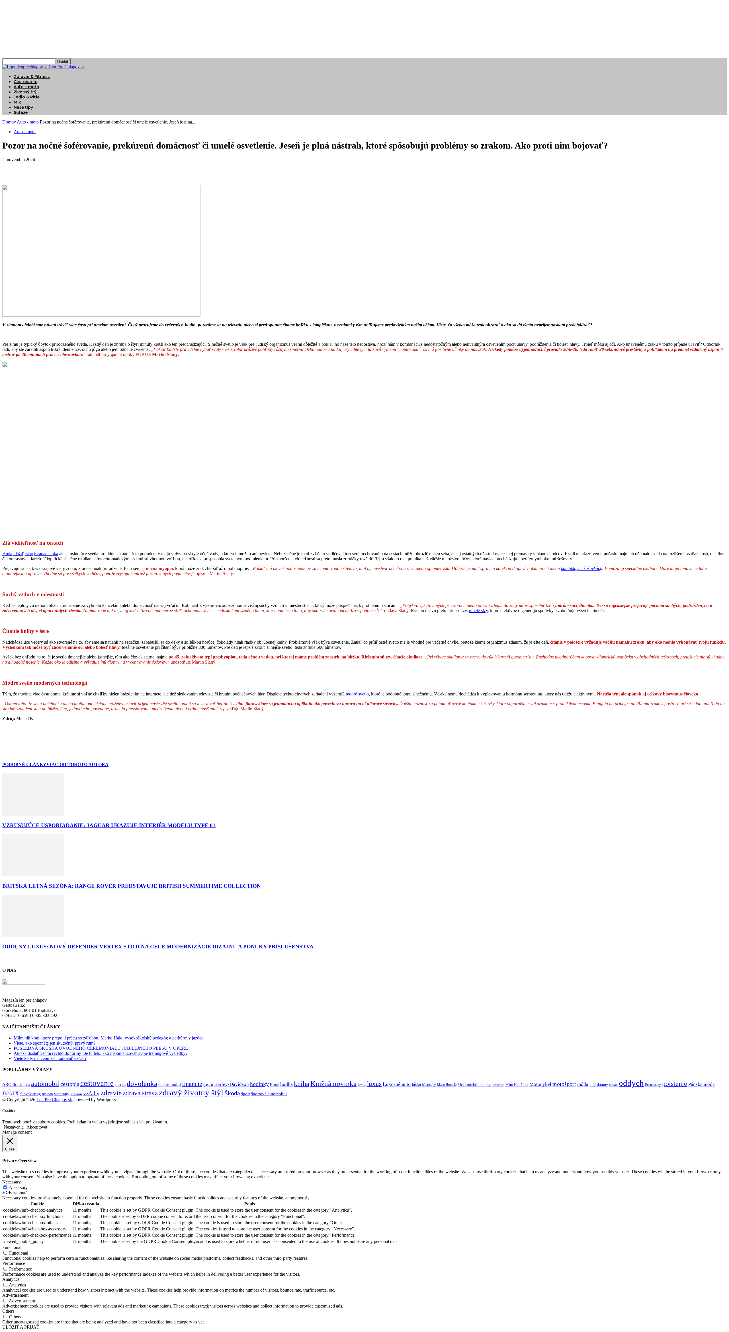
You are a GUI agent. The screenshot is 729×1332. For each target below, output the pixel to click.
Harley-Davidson (231, 1084)
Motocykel (540, 1084)
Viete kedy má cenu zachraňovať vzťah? (50, 1058)
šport (245, 1094)
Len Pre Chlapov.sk (54, 1099)
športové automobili (269, 1093)
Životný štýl (26, 91)
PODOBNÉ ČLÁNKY (24, 764)
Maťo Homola (446, 1085)
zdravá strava (140, 1093)
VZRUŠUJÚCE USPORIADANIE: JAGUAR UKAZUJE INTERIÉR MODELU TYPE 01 (109, 825)
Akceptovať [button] (37, 1127)
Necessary (18, 1187)
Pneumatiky (653, 1085)
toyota (47, 1094)
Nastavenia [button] (14, 1127)
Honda (274, 1085)
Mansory (429, 1084)
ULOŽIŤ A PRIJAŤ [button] (20, 1327)
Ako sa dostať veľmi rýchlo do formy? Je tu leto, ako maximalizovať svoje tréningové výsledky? (100, 1053)
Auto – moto (26, 86)
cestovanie (97, 1083)
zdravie (111, 1093)
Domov (9, 122)
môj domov (598, 1084)
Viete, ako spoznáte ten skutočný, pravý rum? (54, 1043)
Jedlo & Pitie (27, 97)
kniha (301, 1083)
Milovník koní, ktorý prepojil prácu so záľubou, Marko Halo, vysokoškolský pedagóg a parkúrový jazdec (108, 1037)
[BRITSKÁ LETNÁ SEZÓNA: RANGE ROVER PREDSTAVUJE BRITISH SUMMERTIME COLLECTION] (33, 874)
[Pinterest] (52, 168)
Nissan (613, 1084)
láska (416, 1084)
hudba (286, 1084)
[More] (94, 168)
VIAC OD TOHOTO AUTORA (77, 764)
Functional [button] (11, 1247)
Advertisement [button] (15, 1295)
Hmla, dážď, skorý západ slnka (30, 553)
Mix (17, 102)
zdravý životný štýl (191, 1092)
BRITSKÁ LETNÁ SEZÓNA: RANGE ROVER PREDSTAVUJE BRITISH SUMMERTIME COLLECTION (131, 886)
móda (582, 1084)
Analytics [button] (10, 1279)
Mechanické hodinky (474, 1084)
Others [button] (8, 1311)
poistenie (674, 1083)
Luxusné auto (397, 1084)
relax (10, 1092)
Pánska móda (701, 1084)
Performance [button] (13, 1263)
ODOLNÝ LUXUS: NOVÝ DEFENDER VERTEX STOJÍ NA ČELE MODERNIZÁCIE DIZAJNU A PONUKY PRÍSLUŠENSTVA (158, 947)
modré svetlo (357, 693)
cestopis (69, 1084)
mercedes (498, 1085)
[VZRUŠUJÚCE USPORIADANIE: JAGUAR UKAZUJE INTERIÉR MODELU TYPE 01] (33, 814)
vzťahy (91, 1093)
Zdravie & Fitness (32, 76)
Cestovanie (25, 81)
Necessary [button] (11, 1181)
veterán (76, 1094)
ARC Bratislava (16, 1084)
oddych (631, 1083)
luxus (374, 1083)
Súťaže (21, 112)
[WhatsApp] (73, 168)
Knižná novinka (333, 1083)
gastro (208, 1084)
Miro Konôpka (516, 1084)
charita (120, 1084)
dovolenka (142, 1083)
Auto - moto (28, 122)
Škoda (232, 1093)
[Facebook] (11, 168)
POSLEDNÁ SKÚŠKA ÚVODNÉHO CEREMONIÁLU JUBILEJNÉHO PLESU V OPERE (101, 1048)
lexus (362, 1084)
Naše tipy (23, 107)
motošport (564, 1084)
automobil (45, 1083)
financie (192, 1083)
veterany (61, 1094)
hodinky (259, 1084)
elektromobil (169, 1084)
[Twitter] (32, 168)
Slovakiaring (30, 1094)
